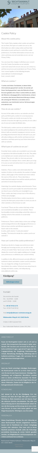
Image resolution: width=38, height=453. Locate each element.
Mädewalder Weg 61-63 (11, 317)
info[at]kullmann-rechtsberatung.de (19, 313)
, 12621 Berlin (24, 317)
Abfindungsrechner (12, 282)
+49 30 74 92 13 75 (12, 306)
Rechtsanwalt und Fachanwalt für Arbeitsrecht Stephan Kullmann (19, 2)
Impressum (19, 446)
